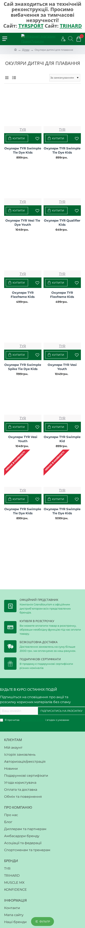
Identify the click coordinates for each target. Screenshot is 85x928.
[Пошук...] (68, 39)
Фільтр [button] (44, 921)
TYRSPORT (31, 25)
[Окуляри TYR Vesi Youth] (62, 324)
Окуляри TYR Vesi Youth (62, 367)
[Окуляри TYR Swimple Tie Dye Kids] (22, 107)
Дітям (25, 49)
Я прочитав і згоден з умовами (36, 719)
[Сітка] (6, 77)
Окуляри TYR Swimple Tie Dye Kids (22, 150)
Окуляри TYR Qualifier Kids (62, 222)
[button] (17, 138)
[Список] (14, 77)
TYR (23, 130)
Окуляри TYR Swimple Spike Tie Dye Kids (22, 367)
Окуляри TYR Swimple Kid (62, 439)
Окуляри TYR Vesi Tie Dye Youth (22, 222)
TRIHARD (71, 25)
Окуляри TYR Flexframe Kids (23, 295)
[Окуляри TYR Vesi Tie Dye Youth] (22, 179)
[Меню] (4, 39)
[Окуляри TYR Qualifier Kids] (62, 179)
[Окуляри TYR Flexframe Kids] (22, 251)
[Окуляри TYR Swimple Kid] (62, 396)
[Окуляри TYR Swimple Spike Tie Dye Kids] (22, 324)
